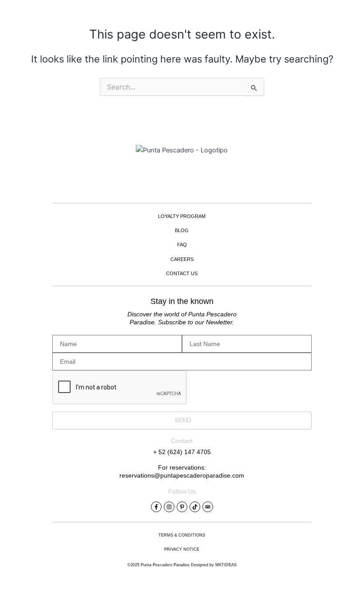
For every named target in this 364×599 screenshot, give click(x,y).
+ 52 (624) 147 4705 (182, 452)
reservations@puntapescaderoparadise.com (181, 475)
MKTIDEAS (226, 565)
